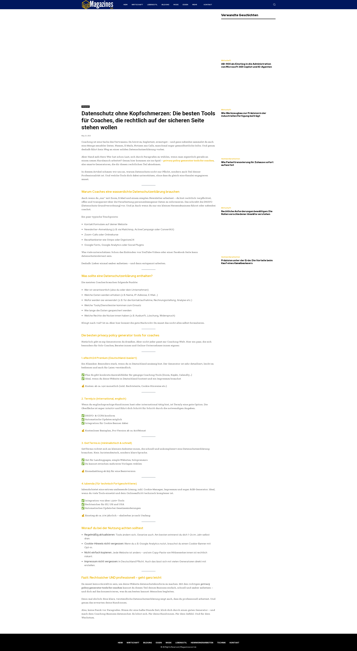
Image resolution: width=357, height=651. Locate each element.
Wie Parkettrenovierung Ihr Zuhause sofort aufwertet (247, 164)
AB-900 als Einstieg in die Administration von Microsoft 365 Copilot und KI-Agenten (246, 65)
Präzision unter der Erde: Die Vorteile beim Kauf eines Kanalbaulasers (247, 262)
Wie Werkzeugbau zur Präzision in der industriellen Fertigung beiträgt (243, 114)
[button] (274, 4)
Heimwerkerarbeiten (230, 159)
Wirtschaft (85, 107)
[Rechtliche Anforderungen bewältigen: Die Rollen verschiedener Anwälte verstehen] (248, 187)
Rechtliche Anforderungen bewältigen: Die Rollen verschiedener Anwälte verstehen (246, 213)
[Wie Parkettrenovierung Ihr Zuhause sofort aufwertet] (248, 138)
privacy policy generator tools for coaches (188, 160)
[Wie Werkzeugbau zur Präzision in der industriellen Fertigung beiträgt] (248, 89)
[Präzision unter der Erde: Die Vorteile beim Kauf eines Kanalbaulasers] (248, 236)
